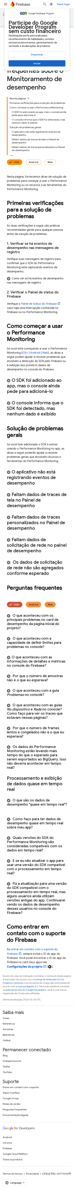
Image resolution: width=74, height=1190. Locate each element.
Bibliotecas (8, 1034)
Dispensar (37, 54)
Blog (5, 1055)
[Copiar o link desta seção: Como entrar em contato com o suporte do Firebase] (40, 940)
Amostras (8, 1029)
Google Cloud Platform (15, 1153)
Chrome (7, 1142)
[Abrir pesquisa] (45, 4)
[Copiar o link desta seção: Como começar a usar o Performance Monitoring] (38, 340)
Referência (9, 1023)
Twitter (6, 1066)
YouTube (7, 1072)
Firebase (7, 1148)
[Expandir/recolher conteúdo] (28, 98)
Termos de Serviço (13, 1173)
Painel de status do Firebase (39, 304)
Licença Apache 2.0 (28, 986)
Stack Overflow (11, 1092)
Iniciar (37, 63)
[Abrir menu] (5, 4)
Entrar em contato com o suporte (21, 1087)
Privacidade (32, 1173)
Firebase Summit (12, 1061)
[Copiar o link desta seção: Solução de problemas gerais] (26, 435)
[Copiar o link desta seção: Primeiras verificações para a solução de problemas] (37, 217)
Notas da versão (11, 1103)
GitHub (6, 1040)
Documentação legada (15, 1115)
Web (50, 162)
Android (33, 162)
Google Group (11, 1098)
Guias (6, 1018)
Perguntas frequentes (15, 1109)
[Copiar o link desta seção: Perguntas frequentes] (10, 595)
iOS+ (16, 162)
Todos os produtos (12, 1159)
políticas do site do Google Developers (26, 989)
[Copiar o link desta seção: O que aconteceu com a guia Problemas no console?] (48, 695)
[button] (37, 280)
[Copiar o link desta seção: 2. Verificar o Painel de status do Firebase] (24, 296)
